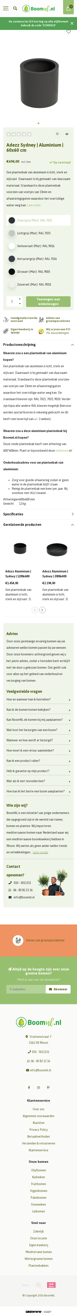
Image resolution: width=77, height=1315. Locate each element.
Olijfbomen (38, 1170)
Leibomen (38, 1211)
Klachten (38, 1123)
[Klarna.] (51, 1285)
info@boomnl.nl (24, 897)
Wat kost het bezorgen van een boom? (31, 730)
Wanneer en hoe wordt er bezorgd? (29, 740)
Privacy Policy (38, 1129)
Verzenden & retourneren (38, 1143)
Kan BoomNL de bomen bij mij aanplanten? (34, 719)
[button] (38, 123)
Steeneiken (38, 1204)
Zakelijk (38, 1231)
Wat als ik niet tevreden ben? (25, 781)
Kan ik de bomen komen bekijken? (28, 709)
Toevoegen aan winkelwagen (48, 301)
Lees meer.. (34, 205)
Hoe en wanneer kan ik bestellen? (28, 699)
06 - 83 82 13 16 (23, 890)
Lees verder (40, 852)
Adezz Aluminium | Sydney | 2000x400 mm (55, 576)
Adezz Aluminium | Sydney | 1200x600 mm (18, 576)
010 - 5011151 (22, 883)
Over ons (38, 1109)
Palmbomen (38, 1197)
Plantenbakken (38, 1265)
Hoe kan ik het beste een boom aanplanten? (35, 791)
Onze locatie (38, 1238)
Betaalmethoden (38, 1136)
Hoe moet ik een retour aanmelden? (30, 750)
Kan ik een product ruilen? (23, 760)
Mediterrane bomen (38, 1252)
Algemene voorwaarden (38, 1116)
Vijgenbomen (38, 1191)
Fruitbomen (38, 1184)
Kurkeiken (38, 1177)
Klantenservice (38, 1150)
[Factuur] (38, 1285)
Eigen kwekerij (38, 1245)
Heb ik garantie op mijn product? (27, 771)
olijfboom (62, 450)
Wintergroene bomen (39, 1258)
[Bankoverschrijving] (25, 1285)
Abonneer (60, 989)
